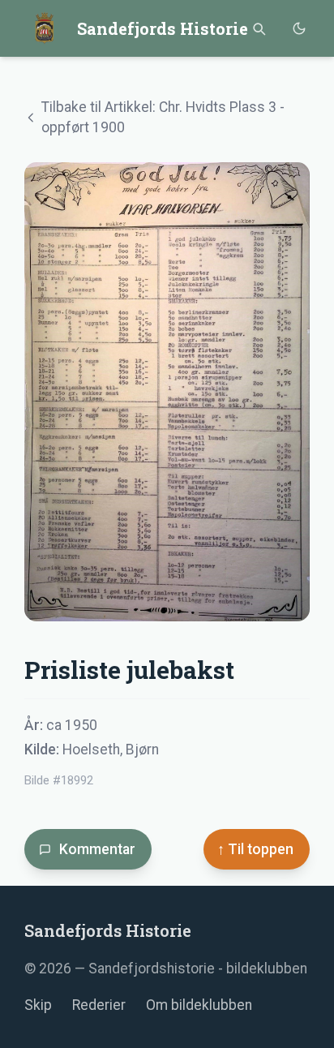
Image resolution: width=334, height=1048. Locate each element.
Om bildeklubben (199, 1005)
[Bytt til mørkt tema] (298, 29)
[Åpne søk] (258, 29)
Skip (38, 1005)
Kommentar (97, 849)
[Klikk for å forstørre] (167, 391)
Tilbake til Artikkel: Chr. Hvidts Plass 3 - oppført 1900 (163, 117)
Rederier (99, 1005)
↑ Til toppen (255, 849)
